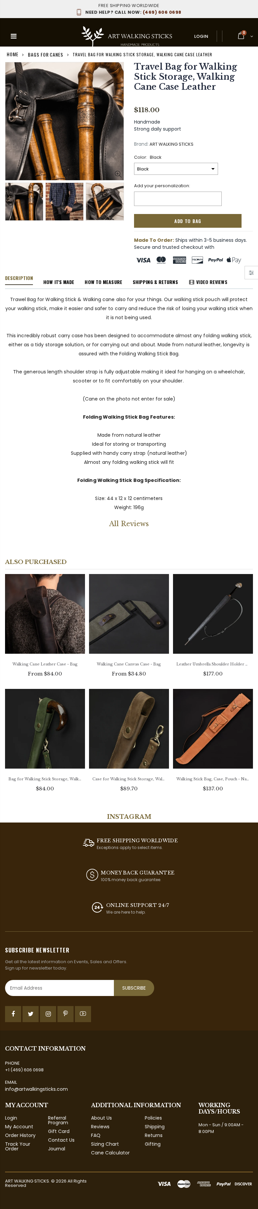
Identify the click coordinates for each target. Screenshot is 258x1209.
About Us (101, 1118)
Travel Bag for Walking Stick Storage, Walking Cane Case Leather (185, 77)
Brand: (141, 144)
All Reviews (129, 524)
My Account (19, 1126)
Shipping (155, 1126)
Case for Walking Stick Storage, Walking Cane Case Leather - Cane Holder (129, 779)
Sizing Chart (105, 1144)
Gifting (153, 1144)
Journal (56, 1148)
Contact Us (61, 1140)
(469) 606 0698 (133, 12)
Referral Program (58, 1120)
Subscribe (134, 988)
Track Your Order (17, 1146)
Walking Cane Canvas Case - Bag (129, 664)
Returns (154, 1135)
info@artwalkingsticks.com (36, 1089)
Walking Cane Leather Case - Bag (45, 664)
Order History (20, 1135)
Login (201, 36)
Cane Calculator (110, 1152)
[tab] (19, 278)
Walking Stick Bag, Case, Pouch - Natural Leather (213, 779)
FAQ (95, 1135)
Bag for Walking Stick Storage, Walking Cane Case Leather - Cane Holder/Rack (45, 779)
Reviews (100, 1126)
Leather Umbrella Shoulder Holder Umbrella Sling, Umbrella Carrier (213, 664)
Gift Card (59, 1131)
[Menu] (13, 36)
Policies (153, 1118)
